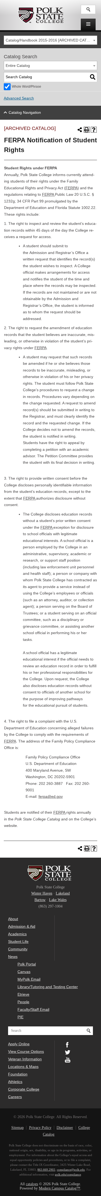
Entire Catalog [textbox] (18, 66)
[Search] (92, 77)
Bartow (40, 900)
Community (17, 949)
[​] (88, 24)
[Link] (88, 9)
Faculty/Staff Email (33, 1009)
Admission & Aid (21, 926)
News (13, 956)
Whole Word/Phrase (26, 86)
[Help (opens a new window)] (94, 130)
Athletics (15, 1082)
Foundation (17, 1074)
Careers (15, 1097)
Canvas (24, 972)
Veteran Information (25, 1059)
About (13, 919)
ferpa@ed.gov (51, 797)
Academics (17, 934)
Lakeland (63, 893)
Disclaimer (65, 1128)
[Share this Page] (80, 130)
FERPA (71, 188)
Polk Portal (27, 964)
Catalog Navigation (25, 113)
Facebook (67, 1044)
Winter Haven (41, 893)
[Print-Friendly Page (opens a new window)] (87, 130)
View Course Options (26, 1051)
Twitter (67, 1052)
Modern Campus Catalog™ (59, 1188)
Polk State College (40, 15)
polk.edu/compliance (68, 1174)
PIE (20, 1017)
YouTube (67, 1059)
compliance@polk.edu (71, 1169)
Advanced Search (19, 98)
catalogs (32, 1184)
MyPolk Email (29, 979)
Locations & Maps (23, 1066)
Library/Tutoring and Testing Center (48, 987)
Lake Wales (58, 900)
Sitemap (17, 1128)
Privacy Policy (40, 1128)
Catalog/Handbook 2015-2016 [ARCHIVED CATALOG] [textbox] (51, 40)
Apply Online (19, 1044)
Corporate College (23, 1089)
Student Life (18, 941)
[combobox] (50, 40)
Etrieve (23, 994)
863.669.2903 (46, 1169)
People (23, 1002)
